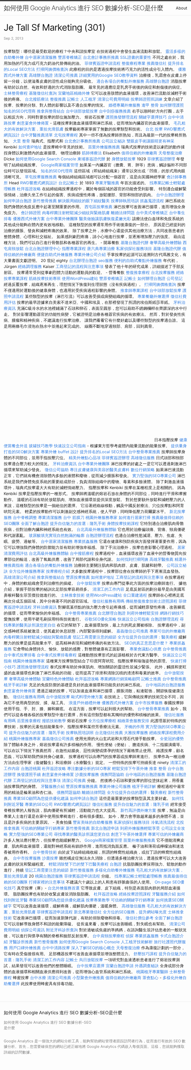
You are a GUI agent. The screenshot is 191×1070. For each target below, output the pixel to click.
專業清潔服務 (50, 517)
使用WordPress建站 (80, 278)
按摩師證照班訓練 (147, 99)
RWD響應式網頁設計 (38, 182)
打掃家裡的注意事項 (47, 882)
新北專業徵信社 (88, 911)
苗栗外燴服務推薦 (104, 146)
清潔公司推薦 (66, 75)
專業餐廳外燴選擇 (154, 296)
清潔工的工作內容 (108, 589)
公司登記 (175, 278)
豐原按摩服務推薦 (82, 786)
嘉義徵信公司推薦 (132, 631)
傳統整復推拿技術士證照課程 (152, 601)
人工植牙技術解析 (137, 941)
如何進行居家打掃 (134, 517)
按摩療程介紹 (58, 571)
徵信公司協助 (57, 469)
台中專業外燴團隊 (62, 218)
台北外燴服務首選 (64, 887)
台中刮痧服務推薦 (115, 111)
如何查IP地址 (30, 146)
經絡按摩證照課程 (135, 893)
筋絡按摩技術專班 (45, 278)
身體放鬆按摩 (124, 158)
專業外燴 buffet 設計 (60, 451)
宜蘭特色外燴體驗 (58, 678)
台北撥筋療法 (37, 99)
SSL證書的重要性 (135, 57)
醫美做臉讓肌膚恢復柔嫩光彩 (105, 218)
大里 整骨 (21, 140)
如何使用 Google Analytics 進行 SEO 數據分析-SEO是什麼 (83, 8)
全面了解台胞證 (35, 523)
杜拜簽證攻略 (29, 188)
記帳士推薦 (151, 678)
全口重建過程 (135, 595)
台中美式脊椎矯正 (152, 212)
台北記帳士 (68, 182)
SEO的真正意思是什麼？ (146, 642)
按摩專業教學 (98, 899)
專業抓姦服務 (86, 541)
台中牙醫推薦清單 (37, 134)
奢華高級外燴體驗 (166, 242)
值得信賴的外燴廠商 (139, 152)
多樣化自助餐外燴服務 (115, 870)
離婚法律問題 (123, 212)
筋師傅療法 (92, 152)
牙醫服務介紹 (53, 786)
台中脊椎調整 (25, 517)
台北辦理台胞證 (83, 260)
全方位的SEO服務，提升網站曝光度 (135, 911)
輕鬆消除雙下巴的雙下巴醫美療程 (78, 864)
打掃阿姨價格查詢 (52, 69)
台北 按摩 (154, 128)
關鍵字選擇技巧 (153, 117)
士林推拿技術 (73, 595)
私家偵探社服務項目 (134, 248)
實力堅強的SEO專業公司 (154, 475)
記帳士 (73, 99)
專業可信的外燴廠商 (167, 631)
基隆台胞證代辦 (134, 242)
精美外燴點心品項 (85, 457)
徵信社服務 (102, 804)
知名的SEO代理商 (20, 111)
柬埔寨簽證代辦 (91, 158)
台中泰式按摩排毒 (20, 654)
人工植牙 (88, 99)
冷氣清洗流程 (163, 822)
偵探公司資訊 (33, 929)
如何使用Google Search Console (46, 158)
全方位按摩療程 (102, 720)
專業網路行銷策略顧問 (120, 678)
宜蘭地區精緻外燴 (74, 93)
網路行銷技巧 (172, 613)
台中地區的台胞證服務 (165, 684)
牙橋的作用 (134, 726)
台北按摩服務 (163, 272)
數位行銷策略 (143, 469)
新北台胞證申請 (105, 828)
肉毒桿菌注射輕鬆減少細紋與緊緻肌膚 (76, 212)
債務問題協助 (112, 774)
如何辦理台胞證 (151, 278)
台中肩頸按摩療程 (109, 935)
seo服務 (105, 260)
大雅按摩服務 (136, 732)
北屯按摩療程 (66, 134)
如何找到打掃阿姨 (132, 559)
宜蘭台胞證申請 (120, 965)
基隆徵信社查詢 (43, 93)
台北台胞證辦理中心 (43, 248)
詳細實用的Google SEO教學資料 (108, 75)
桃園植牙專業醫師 (152, 971)
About (181, 7)
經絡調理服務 (30, 266)
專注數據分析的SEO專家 (89, 768)
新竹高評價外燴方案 (138, 810)
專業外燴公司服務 (115, 786)
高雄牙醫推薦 (161, 559)
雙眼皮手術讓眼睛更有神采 (150, 140)
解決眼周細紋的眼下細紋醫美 (84, 200)
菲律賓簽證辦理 (161, 158)
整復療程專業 (133, 63)
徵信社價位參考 (139, 917)
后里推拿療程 (29, 720)
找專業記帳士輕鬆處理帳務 (138, 876)
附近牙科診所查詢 (62, 929)
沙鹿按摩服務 (87, 774)
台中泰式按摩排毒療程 (57, 654)
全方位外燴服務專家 (27, 571)
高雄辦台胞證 (41, 75)
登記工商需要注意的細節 (94, 636)
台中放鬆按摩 (89, 583)
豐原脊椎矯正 (70, 57)
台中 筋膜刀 (73, 517)
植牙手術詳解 (16, 684)
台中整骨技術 (45, 852)
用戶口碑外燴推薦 (25, 947)
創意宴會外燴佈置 (33, 123)
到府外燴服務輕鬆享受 (140, 828)
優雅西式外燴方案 (29, 218)
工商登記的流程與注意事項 (79, 266)
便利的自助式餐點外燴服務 (138, 260)
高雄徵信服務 (143, 457)
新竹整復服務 (82, 870)
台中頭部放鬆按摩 (82, 111)
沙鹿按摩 (50, 858)
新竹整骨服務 (46, 941)
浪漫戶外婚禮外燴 (84, 702)
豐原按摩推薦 (78, 577)
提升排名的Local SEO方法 (103, 451)
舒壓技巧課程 (146, 953)
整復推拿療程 (138, 272)
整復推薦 (58, 99)
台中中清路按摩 (56, 947)
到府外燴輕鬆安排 (143, 613)
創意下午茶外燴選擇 (129, 834)
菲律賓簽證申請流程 (102, 63)
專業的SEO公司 (39, 804)
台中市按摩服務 (149, 702)
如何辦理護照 (172, 105)
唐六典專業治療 (101, 248)
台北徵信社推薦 (109, 732)
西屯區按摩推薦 (99, 206)
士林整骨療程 (16, 93)
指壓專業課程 (74, 248)
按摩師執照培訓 (125, 200)
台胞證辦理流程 (100, 535)
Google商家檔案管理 (59, 164)
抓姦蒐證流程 (152, 200)
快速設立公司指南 (70, 445)
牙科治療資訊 (65, 463)
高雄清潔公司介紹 (20, 577)
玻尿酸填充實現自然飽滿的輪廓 (57, 535)
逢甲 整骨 (150, 105)
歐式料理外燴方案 (87, 696)
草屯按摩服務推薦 (41, 176)
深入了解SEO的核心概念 (93, 947)
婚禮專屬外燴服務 (125, 105)
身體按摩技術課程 (123, 523)
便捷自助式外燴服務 (55, 254)
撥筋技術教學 (54, 720)
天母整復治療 (170, 152)
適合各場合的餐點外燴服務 (120, 81)
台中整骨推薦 (175, 648)
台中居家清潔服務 (41, 57)
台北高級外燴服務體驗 (97, 529)
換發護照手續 (29, 774)
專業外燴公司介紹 (90, 254)
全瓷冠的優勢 (172, 738)
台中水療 (38, 977)
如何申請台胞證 (18, 200)
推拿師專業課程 (134, 290)
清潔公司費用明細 (113, 99)
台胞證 (116, 864)
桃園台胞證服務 (49, 876)
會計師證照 (31, 212)
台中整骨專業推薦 (144, 451)
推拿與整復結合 (51, 577)
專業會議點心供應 (145, 648)
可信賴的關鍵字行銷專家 (43, 828)
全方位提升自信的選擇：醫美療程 (147, 636)
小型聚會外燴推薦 (88, 977)
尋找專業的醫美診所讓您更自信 (82, 834)
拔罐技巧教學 (41, 445)
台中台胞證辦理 (170, 194)
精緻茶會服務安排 (133, 720)
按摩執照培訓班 (80, 732)
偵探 (130, 935)
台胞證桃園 (31, 768)
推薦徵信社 (157, 63)
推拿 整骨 (157, 768)
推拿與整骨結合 (51, 111)
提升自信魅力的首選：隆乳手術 (78, 523)
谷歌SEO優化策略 (100, 619)
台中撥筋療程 (82, 553)
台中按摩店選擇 (91, 965)
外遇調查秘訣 (147, 965)
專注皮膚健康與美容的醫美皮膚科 (100, 469)
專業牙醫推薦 (107, 182)
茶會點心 (150, 977)
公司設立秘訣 (113, 140)
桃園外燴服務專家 (101, 517)
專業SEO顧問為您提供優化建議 (41, 798)
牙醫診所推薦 (21, 941)
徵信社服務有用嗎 (108, 601)
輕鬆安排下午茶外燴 (130, 768)
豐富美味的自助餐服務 (93, 822)
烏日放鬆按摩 (91, 959)
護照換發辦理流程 (122, 117)
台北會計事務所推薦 (101, 57)
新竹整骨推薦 (45, 200)
